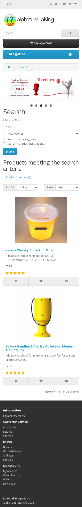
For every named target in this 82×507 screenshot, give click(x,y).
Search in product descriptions (25, 143)
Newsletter (9, 483)
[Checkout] (75, 4)
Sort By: (10, 187)
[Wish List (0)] (64, 4)
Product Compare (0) (18, 177)
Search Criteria (12, 119)
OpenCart (24, 498)
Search (24, 67)
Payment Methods (14, 416)
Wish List (8, 479)
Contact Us (9, 427)
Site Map (8, 436)
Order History (11, 475)
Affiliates (8, 455)
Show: (49, 187)
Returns (7, 431)
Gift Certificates (12, 451)
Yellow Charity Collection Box (28, 250)
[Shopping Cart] (69, 4)
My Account (10, 471)
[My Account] (57, 4)
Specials (8, 460)
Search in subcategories (21, 139)
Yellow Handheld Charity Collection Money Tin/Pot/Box (39, 348)
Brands (7, 447)
